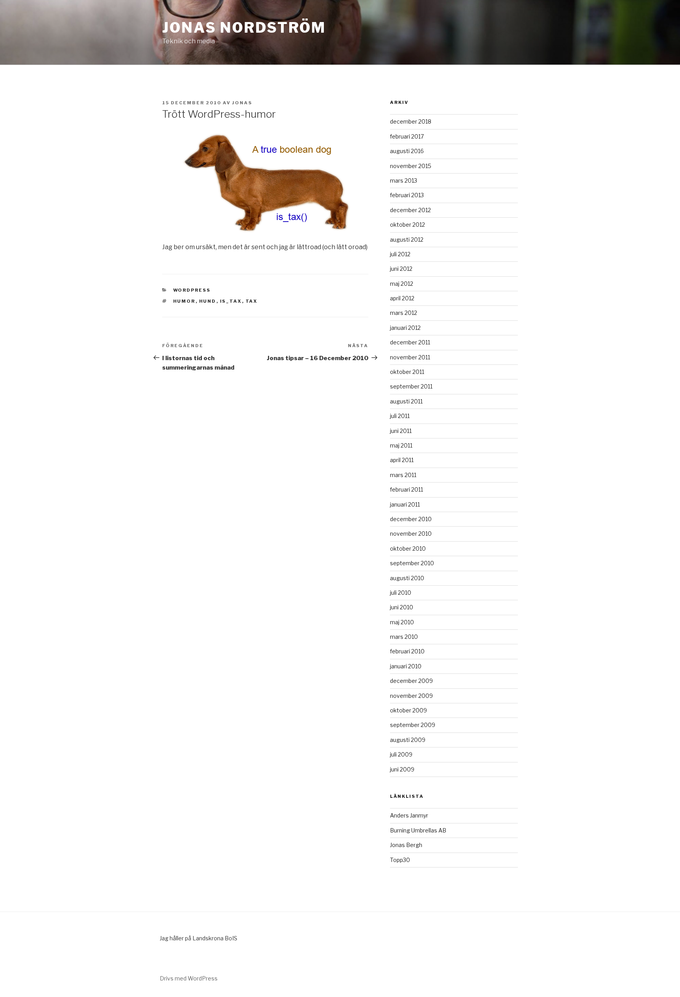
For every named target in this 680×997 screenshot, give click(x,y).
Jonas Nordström (244, 27)
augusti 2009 (407, 739)
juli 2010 (400, 592)
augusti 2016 (407, 151)
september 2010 (412, 563)
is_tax (231, 301)
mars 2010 (404, 636)
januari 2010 (405, 666)
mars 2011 (403, 475)
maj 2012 (401, 283)
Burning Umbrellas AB (418, 830)
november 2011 (410, 357)
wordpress (192, 290)
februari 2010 (407, 651)
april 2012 (402, 298)
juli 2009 (401, 754)
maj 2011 (401, 445)
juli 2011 (400, 415)
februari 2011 (406, 489)
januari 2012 (405, 327)
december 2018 (410, 121)
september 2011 (411, 386)
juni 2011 (401, 430)
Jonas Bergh (406, 845)
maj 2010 (402, 622)
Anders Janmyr (409, 815)
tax (252, 301)
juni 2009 (402, 769)
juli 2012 (400, 254)
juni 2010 (401, 607)
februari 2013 (407, 195)
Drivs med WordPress (189, 978)
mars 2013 (403, 180)
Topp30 (400, 859)
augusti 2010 (407, 578)
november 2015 (410, 166)
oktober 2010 (408, 548)
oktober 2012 (407, 224)
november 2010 (411, 533)
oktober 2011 (407, 371)
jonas (242, 102)
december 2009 (411, 680)
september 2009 (412, 724)
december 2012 (410, 210)
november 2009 (411, 695)
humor (184, 301)
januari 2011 (405, 504)
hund (207, 301)
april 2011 (402, 460)
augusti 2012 (406, 239)
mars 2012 (403, 312)
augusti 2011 (406, 401)
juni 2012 (401, 268)
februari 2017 (407, 136)
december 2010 (411, 519)
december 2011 (410, 342)
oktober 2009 (408, 710)
